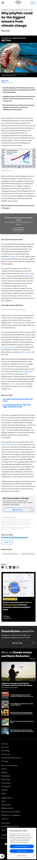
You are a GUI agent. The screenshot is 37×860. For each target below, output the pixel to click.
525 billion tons (14, 256)
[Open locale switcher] (2, 856)
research (12, 384)
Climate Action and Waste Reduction (17, 10)
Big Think (6, 40)
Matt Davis (5, 81)
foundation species (8, 347)
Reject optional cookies (21, 846)
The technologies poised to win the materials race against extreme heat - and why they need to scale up (22, 696)
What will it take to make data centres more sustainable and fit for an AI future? (22, 730)
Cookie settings (22, 855)
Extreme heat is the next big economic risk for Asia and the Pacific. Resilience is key (22, 714)
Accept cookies (18, 229)
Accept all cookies (22, 851)
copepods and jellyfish (9, 444)
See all (33, 658)
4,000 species (27, 352)
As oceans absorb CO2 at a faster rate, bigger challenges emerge (17, 406)
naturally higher (27, 371)
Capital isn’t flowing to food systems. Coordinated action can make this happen (16, 684)
